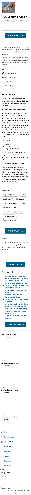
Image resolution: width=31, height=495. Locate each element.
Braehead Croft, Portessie (10, 390)
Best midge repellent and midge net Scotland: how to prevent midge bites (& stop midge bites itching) (17, 306)
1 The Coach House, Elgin (10, 363)
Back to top (6, 488)
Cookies (3, 476)
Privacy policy (5, 473)
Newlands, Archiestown (9, 417)
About (2, 469)
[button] (15, 493)
